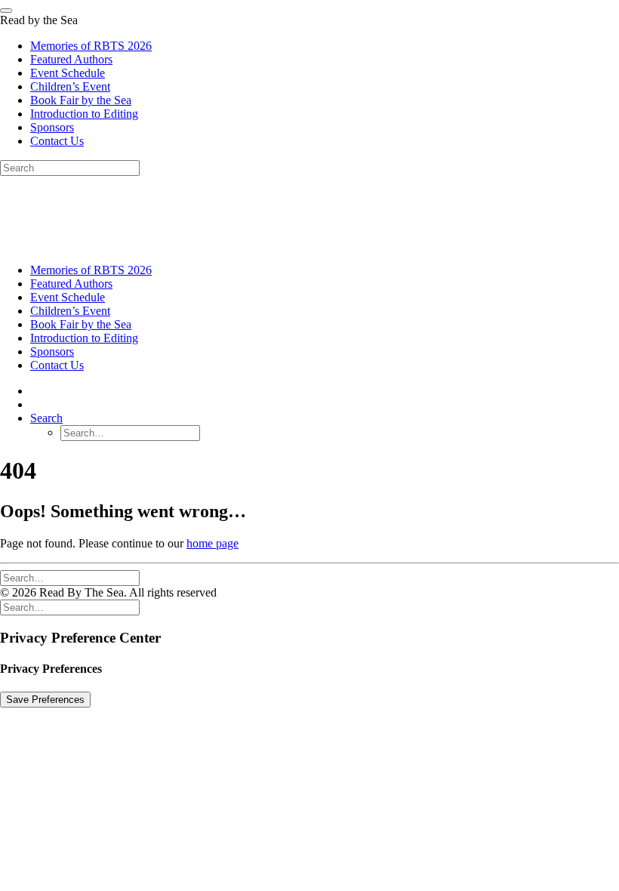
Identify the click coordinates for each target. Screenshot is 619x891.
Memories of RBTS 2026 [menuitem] (91, 45)
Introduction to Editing (84, 337)
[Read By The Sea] (309, 213)
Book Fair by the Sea (80, 324)
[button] (46, 418)
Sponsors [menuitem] (52, 127)
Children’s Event (70, 310)
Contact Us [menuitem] (57, 140)
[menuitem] (324, 270)
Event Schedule (67, 297)
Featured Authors (71, 283)
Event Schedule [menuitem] (67, 72)
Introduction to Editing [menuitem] (84, 113)
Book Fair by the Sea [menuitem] (80, 100)
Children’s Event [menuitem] (70, 86)
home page (212, 543)
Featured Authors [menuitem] (71, 59)
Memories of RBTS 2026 (91, 270)
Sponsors (52, 351)
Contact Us (57, 365)
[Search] (70, 577)
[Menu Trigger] (6, 10)
